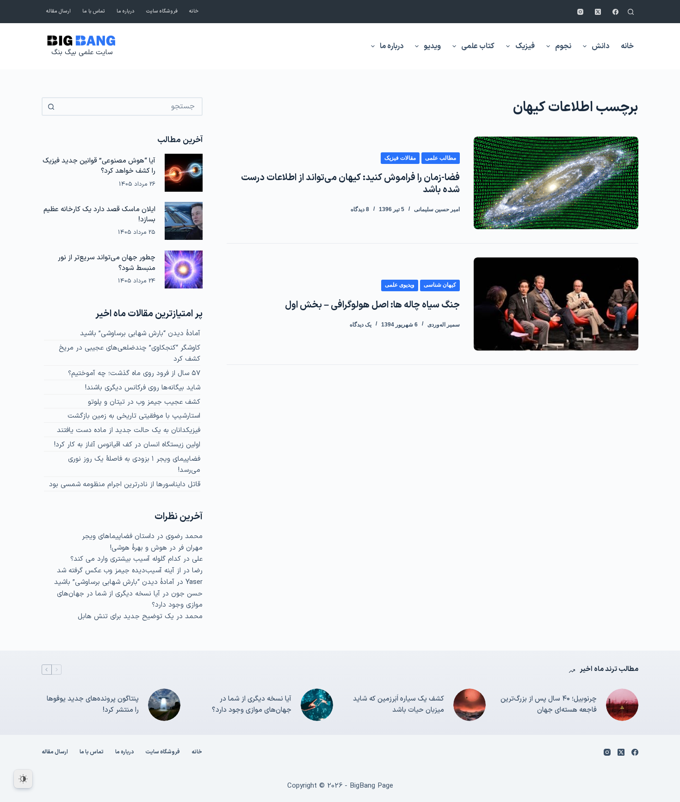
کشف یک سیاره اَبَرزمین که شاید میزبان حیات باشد (398, 705)
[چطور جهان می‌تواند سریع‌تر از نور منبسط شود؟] (184, 269)
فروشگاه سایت (162, 11)
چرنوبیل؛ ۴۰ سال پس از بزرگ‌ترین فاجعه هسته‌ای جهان (549, 705)
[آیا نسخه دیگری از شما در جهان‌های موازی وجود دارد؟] (317, 705)
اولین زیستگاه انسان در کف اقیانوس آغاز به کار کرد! (127, 444)
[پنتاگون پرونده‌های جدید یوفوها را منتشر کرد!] (164, 705)
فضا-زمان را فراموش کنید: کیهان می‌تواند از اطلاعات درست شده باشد (350, 184)
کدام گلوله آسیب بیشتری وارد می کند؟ (125, 559)
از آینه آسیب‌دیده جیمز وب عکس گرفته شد (119, 570)
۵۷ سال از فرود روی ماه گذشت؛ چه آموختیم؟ (134, 373)
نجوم (563, 46)
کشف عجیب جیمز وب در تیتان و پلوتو (144, 402)
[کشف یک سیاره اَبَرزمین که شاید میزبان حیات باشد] (469, 705)
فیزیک (525, 46)
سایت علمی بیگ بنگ (81, 52)
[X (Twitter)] (598, 12)
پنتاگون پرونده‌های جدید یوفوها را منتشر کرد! (93, 705)
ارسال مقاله (58, 11)
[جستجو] (631, 12)
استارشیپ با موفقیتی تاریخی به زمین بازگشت (134, 416)
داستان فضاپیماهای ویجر (118, 536)
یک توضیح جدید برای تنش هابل (126, 616)
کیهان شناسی (440, 285)
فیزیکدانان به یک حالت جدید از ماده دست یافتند (128, 430)
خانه (193, 11)
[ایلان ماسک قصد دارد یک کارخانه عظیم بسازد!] (184, 221)
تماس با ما (93, 11)
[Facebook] (615, 12)
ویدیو (432, 46)
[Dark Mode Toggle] (23, 779)
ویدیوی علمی (399, 285)
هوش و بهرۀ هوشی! (138, 548)
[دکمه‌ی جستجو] (51, 106)
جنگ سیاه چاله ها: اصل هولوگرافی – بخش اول (372, 305)
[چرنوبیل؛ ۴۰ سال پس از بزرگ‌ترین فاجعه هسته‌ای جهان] (622, 705)
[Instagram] (580, 12)
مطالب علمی (440, 158)
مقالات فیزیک (400, 158)
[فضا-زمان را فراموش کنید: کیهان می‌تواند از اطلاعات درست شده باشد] (556, 183)
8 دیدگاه (360, 209)
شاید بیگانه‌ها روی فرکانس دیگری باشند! (142, 387)
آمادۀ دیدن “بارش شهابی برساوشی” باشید (140, 333)
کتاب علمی (478, 46)
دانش (600, 46)
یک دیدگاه (360, 324)
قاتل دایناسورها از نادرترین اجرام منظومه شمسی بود (124, 484)
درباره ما (126, 11)
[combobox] (130, 106)
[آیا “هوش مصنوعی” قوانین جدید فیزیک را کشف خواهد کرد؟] (184, 173)
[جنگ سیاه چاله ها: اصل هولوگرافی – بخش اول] (556, 303)
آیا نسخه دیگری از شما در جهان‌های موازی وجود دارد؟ (251, 705)
